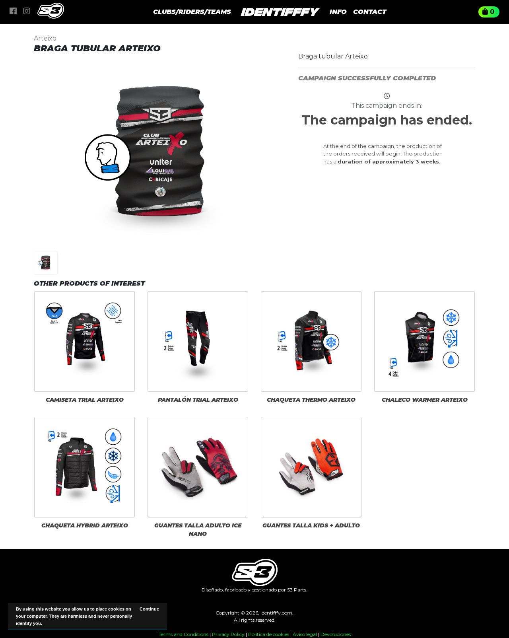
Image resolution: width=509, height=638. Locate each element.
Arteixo (45, 38)
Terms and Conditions (183, 634)
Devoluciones (336, 634)
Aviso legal (305, 634)
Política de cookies (268, 634)
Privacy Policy (228, 634)
